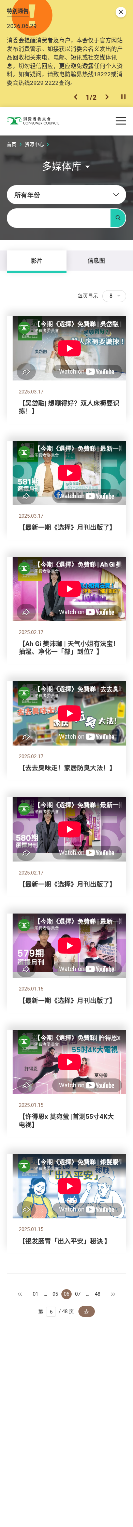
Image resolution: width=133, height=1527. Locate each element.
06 (66, 1294)
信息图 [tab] (96, 260)
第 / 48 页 (56, 1311)
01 (35, 1294)
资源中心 (34, 144)
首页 (11, 144)
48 (97, 1294)
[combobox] (66, 194)
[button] (75, 97)
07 (77, 1294)
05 (55, 1294)
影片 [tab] (37, 260)
